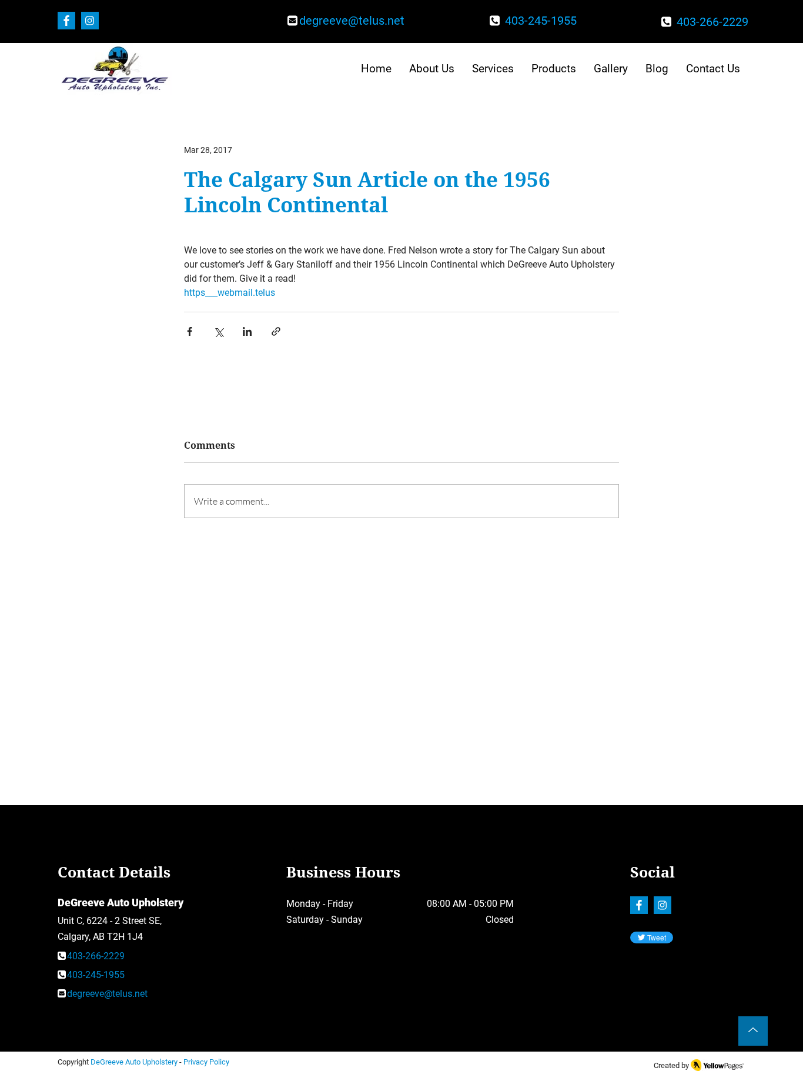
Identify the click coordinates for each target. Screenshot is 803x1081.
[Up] (753, 1031)
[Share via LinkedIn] (247, 331)
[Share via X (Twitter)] (218, 331)
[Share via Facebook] (189, 331)
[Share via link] (276, 331)
